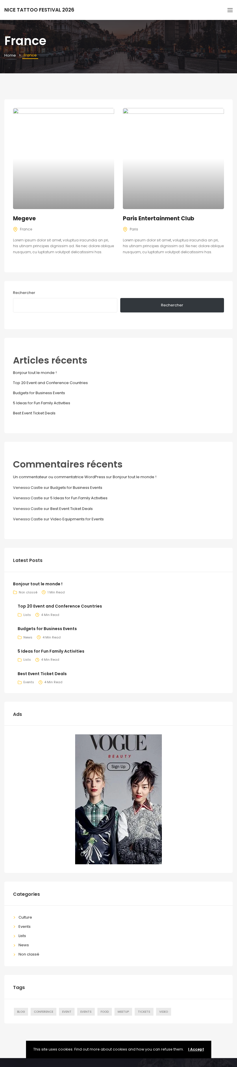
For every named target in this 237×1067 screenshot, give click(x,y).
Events (28, 682)
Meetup (123, 1012)
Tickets (144, 1012)
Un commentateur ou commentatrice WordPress (59, 477)
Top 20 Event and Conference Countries (50, 383)
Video (163, 1012)
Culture (25, 917)
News (27, 637)
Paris (134, 229)
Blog (21, 1012)
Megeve (24, 218)
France (26, 229)
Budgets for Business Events (39, 393)
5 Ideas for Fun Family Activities (41, 403)
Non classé (28, 592)
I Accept (196, 1049)
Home (10, 55)
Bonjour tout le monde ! (35, 372)
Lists (27, 614)
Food (105, 1012)
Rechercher (24, 292)
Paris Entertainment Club (158, 218)
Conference (43, 1012)
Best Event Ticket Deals (34, 413)
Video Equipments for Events (77, 519)
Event (66, 1012)
